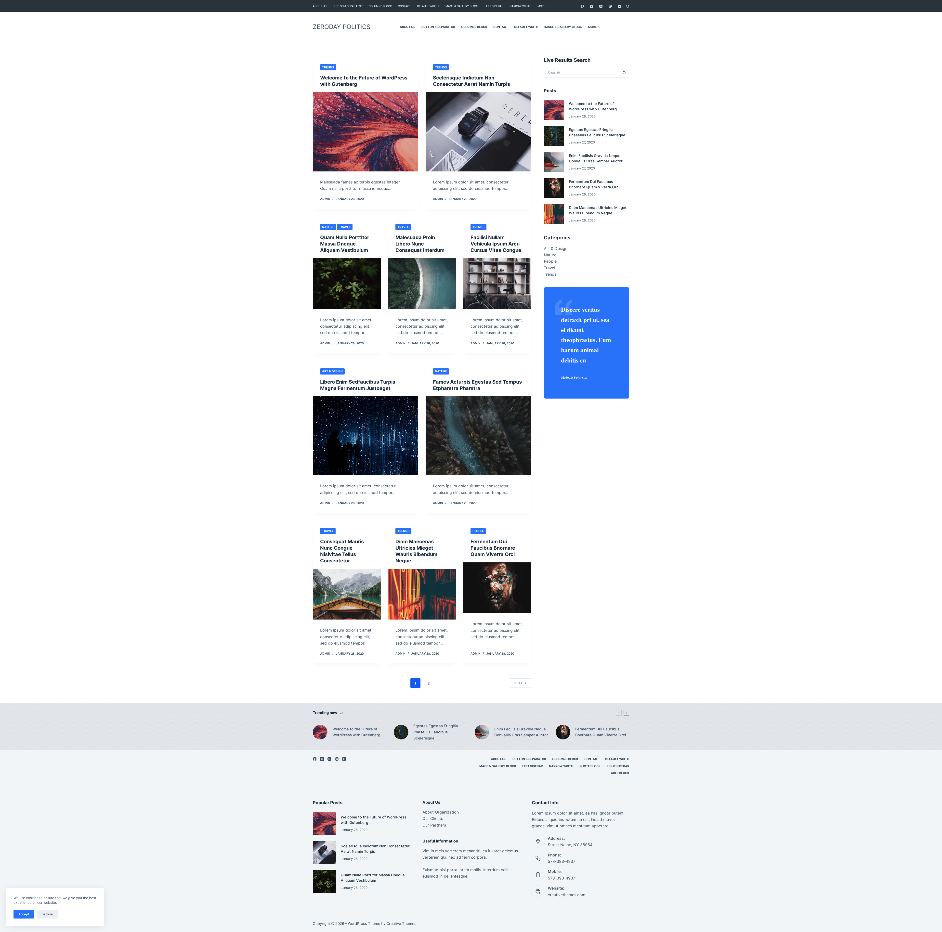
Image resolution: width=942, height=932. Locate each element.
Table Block (619, 773)
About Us (320, 6)
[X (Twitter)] (591, 6)
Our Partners (434, 825)
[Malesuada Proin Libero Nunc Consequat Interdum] (422, 283)
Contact (404, 6)
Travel (345, 227)
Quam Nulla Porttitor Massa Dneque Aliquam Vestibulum (344, 243)
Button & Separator (348, 6)
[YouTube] (619, 6)
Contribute (617, 27)
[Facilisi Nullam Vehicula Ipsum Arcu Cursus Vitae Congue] (497, 283)
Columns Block (380, 6)
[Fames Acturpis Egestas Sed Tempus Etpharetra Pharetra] (478, 436)
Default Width (428, 6)
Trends (328, 67)
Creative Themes (401, 923)
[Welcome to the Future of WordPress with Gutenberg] (365, 131)
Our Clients (432, 818)
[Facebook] (582, 6)
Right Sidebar (618, 766)
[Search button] (624, 73)
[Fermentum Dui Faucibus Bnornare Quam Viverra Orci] (497, 587)
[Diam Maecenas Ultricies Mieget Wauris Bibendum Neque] (422, 594)
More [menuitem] (541, 6)
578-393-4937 (561, 861)
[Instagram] (600, 6)
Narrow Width (520, 6)
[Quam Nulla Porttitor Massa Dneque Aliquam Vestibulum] (347, 283)
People (478, 531)
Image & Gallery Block (462, 6)
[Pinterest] (610, 6)
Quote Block (590, 766)
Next (518, 683)
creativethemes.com (566, 894)
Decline (47, 914)
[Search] (627, 6)
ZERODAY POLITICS (341, 26)
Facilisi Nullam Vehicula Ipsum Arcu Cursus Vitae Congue (496, 243)
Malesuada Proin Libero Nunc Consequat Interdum (420, 243)
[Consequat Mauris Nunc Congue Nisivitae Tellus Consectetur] (347, 594)
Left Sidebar (494, 6)
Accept (23, 914)
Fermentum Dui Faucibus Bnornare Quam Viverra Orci (493, 548)
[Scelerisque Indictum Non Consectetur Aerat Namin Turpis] (478, 131)
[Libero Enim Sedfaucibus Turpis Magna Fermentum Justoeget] (365, 436)
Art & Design (332, 371)
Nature (328, 227)
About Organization (440, 812)
